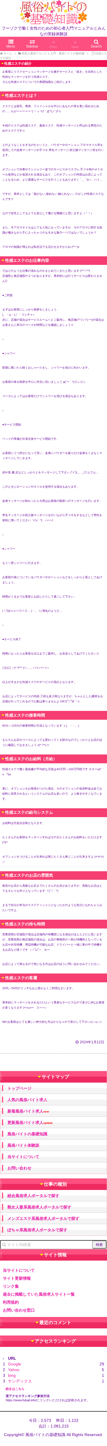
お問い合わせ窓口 (19, 1310)
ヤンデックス (20, 1381)
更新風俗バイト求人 (30, 1122)
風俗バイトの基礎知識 (27, 1134)
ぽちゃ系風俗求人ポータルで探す (37, 1230)
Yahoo (13, 1369)
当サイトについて (23, 1157)
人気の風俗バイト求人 (27, 1100)
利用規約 (11, 1302)
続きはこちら (15, 1388)
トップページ (19, 1088)
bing (12, 1375)
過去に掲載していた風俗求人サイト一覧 (39, 1294)
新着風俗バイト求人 (28, 1111)
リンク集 (11, 1286)
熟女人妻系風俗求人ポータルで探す (39, 1207)
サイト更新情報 (17, 1278)
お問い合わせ (19, 1168)
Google (14, 1364)
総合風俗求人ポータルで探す (33, 1196)
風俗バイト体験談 (23, 1145)
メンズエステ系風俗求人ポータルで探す (43, 1218)
